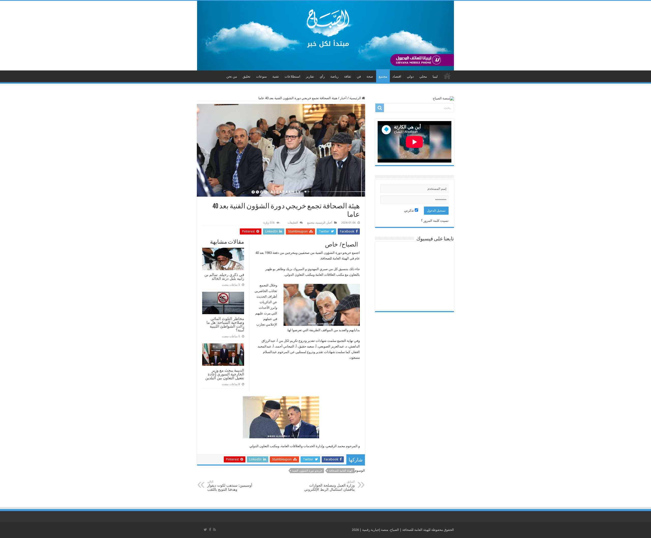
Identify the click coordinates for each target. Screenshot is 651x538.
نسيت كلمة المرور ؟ (435, 221)
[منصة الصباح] (325, 35)
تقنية (275, 76)
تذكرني (409, 210)
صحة (369, 76)
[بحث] (379, 108)
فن (359, 76)
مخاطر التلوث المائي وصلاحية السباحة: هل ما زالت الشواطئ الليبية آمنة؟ (225, 324)
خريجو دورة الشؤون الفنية (307, 470)
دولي (410, 76)
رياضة (334, 76)
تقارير (310, 76)
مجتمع (383, 76)
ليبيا (435, 76)
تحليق (246, 76)
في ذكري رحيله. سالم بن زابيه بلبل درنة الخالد (224, 276)
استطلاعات (292, 76)
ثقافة (347, 76)
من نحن (231, 76)
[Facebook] (210, 530)
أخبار (343, 98)
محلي (423, 76)
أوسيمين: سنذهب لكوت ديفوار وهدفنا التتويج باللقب (229, 485)
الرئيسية (355, 98)
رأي (322, 76)
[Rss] (214, 530)
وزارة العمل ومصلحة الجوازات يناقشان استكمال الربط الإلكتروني (329, 485)
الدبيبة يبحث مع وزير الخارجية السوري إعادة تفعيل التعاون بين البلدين (224, 374)
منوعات (261, 76)
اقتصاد (396, 76)
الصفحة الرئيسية (447, 75)
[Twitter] (205, 530)
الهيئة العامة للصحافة (341, 470)
